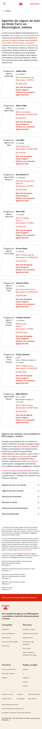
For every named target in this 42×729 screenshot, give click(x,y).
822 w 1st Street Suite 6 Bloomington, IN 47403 (25, 220)
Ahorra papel (27, 648)
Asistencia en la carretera (30, 633)
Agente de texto (22, 95)
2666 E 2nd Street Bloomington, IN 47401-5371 (27, 113)
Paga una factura (28, 637)
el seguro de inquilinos (29, 461)
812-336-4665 (21, 411)
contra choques (18, 43)
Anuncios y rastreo (7, 694)
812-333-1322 (21, 153)
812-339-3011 (21, 118)
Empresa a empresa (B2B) (9, 641)
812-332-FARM (21, 333)
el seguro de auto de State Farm (26, 35)
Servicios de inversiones (11, 497)
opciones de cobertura (11, 40)
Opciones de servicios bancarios (15, 508)
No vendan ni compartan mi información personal (16, 712)
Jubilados (4, 677)
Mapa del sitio (32, 698)
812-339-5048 (21, 190)
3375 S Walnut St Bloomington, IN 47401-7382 (27, 148)
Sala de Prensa (6, 637)
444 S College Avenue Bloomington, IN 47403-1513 (26, 367)
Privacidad (20, 694)
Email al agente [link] (22, 90)
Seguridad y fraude (34, 694)
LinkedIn (25, 681)
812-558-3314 (21, 227)
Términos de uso (7, 698)
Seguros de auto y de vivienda (14, 485)
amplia (8, 43)
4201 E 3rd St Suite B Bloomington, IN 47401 (24, 326)
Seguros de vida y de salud (12, 491)
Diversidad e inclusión (8, 673)
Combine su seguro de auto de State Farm (19, 471)
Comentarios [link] (5, 646)
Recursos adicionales (10, 514)
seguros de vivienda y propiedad (25, 446)
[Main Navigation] (4, 3)
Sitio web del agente (24, 87)
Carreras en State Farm (9, 669)
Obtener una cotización (25, 92)
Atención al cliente (9, 502)
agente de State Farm (26, 550)
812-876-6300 (21, 84)
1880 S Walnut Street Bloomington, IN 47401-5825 (27, 406)
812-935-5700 (21, 261)
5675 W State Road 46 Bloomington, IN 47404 (25, 79)
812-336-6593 (21, 296)
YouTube (25, 686)
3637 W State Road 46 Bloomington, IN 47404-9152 (27, 256)
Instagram (26, 677)
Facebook (25, 669)
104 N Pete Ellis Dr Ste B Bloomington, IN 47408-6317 (27, 291)
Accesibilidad (20, 698)
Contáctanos (5, 629)
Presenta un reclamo (29, 629)
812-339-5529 (21, 372)
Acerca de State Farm (8, 633)
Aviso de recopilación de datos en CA (13, 708)
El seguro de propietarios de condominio (21, 455)
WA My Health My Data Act (10, 704)
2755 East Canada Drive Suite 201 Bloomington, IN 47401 (25, 183)
